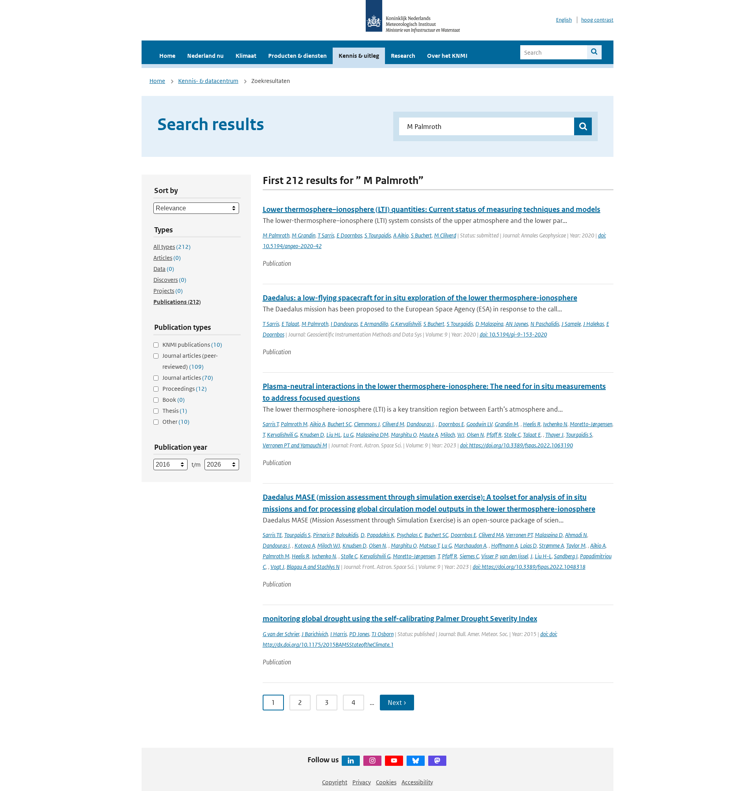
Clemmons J (367, 424)
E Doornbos (349, 235)
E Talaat (290, 323)
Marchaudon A (470, 545)
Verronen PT (519, 535)
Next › (397, 702)
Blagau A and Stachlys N (313, 566)
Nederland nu (205, 55)
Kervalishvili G (282, 434)
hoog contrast (597, 20)
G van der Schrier (281, 634)
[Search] (594, 52)
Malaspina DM (372, 434)
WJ (460, 434)
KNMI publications (192, 344)
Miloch (447, 434)
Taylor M (576, 545)
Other (176, 421)
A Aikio (401, 235)
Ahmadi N (576, 535)
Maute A (428, 434)
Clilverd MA (491, 535)
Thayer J (554, 434)
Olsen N (475, 434)
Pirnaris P (323, 535)
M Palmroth (276, 235)
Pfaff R (494, 434)
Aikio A (317, 424)
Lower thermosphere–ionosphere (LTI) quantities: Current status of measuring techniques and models (431, 209)
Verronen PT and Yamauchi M (295, 445)
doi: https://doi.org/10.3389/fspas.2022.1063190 (516, 445)
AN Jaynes (517, 323)
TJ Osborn (383, 634)
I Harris (338, 634)
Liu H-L (543, 556)
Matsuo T (429, 545)
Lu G (348, 434)
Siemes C (469, 556)
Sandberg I (566, 556)
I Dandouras (344, 323)
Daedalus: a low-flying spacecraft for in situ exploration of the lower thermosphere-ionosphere (420, 297)
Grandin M (506, 424)
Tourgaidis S (579, 434)
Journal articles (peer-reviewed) (190, 361)
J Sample (571, 323)
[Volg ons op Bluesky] (415, 760)
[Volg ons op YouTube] (394, 760)
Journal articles (187, 377)
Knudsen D (312, 434)
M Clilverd (445, 235)
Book (173, 399)
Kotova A (305, 545)
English (564, 20)
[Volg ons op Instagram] (372, 760)
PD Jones (359, 634)
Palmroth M (294, 424)
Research (403, 55)
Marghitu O (404, 434)
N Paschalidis (544, 323)
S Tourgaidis (378, 235)
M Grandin (303, 235)
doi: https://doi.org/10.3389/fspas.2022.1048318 (529, 566)
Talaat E (532, 434)
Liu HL (333, 434)
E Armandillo (374, 323)
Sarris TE (272, 535)
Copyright (334, 782)
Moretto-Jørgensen (591, 424)
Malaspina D (549, 535)
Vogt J (277, 566)
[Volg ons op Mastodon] (437, 760)
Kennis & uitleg (359, 55)
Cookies (386, 782)
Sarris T (270, 424)
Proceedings (184, 388)
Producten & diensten (297, 55)
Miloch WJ (328, 545)
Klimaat (246, 55)
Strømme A (551, 545)
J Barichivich (315, 634)
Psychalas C (409, 535)
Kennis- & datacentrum (208, 81)
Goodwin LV (479, 424)
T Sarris (326, 235)
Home (167, 55)
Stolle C (512, 434)
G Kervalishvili (405, 323)
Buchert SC (340, 424)
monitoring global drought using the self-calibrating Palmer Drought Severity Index (400, 618)
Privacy (361, 782)
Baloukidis (347, 535)
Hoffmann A (504, 545)
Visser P (489, 556)
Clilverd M (393, 424)
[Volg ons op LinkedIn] (350, 760)
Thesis (174, 410)
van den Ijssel (514, 556)
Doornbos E (451, 424)
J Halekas (593, 323)
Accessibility (417, 782)
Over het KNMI (447, 55)
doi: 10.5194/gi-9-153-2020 (513, 334)
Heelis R (532, 424)
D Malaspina (489, 323)
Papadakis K (380, 535)
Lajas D (528, 545)
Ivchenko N (555, 424)
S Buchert (421, 235)
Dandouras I (420, 424)
